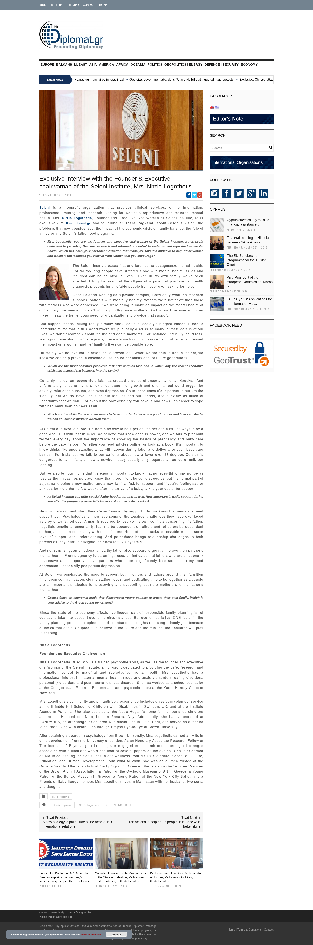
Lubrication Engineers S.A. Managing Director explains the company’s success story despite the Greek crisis (64, 877)
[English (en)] (212, 107)
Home (42, 5)
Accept (116, 934)
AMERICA (106, 64)
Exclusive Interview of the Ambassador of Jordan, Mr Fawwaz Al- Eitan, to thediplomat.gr (176, 877)
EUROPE (47, 64)
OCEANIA (138, 64)
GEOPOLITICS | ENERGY (183, 64)
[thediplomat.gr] (71, 47)
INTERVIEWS (60, 796)
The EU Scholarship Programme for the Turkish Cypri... (247, 260)
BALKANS (64, 64)
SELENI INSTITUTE (119, 805)
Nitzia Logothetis (77, 218)
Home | (232, 929)
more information (91, 934)
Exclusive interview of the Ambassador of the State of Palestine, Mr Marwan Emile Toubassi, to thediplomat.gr (120, 877)
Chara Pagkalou (62, 805)
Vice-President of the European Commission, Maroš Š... (250, 282)
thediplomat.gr (78, 223)
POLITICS (155, 64)
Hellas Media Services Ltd (55, 917)
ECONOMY (249, 64)
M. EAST (80, 64)
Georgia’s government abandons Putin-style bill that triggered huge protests (171, 79)
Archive (88, 5)
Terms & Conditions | (250, 929)
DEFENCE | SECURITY (222, 64)
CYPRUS (218, 209)
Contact (103, 5)
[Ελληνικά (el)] (217, 107)
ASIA (93, 64)
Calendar (73, 5)
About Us (56, 5)
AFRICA (122, 64)
